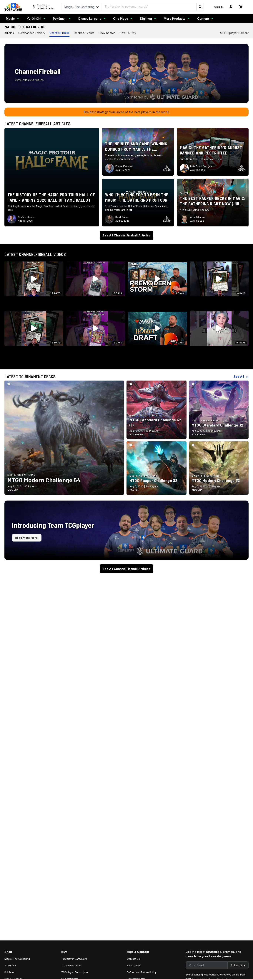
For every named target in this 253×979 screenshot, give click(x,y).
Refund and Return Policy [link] (141, 972)
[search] (149, 6)
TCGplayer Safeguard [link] (74, 958)
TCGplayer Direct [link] (71, 965)
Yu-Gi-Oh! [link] (10, 965)
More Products (174, 18)
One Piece (120, 18)
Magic (10, 18)
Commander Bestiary (31, 32)
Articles (9, 32)
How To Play (128, 32)
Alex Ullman (197, 216)
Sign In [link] (218, 6)
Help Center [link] (134, 965)
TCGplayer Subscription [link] (75, 972)
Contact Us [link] (133, 958)
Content (203, 18)
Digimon (146, 18)
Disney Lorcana (89, 18)
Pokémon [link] (9, 972)
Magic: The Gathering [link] (17, 958)
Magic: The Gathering (25, 27)
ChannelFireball (59, 32)
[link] (13, 7)
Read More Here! (26, 537)
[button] (200, 7)
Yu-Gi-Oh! (34, 18)
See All (239, 376)
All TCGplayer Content (234, 32)
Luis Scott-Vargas (201, 166)
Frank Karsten (124, 166)
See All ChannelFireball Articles (126, 235)
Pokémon (59, 18)
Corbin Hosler (26, 216)
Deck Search (107, 32)
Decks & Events (84, 32)
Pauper (184, 193)
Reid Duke (121, 216)
